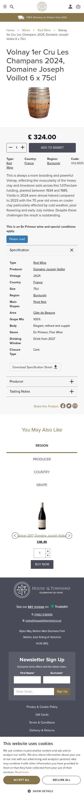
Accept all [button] (22, 780)
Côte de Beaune (44, 313)
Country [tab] (42, 472)
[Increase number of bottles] (22, 148)
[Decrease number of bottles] (10, 148)
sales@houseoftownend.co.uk (43, 620)
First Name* (27, 673)
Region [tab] (42, 445)
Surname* (56, 673)
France (29, 163)
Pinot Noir (40, 302)
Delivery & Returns (42, 730)
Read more (22, 772)
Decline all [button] (61, 780)
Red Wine (39, 263)
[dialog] (42, 767)
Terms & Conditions (42, 722)
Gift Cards (42, 715)
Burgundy (53, 163)
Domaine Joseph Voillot (49, 269)
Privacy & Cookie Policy (42, 707)
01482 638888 (43, 614)
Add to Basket (52, 147)
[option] (42, 535)
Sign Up (62, 691)
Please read (17, 239)
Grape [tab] (41, 485)
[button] (42, 791)
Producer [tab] (42, 459)
